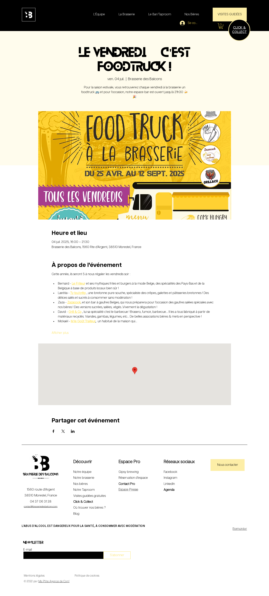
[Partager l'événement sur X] (63, 431)
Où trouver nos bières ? (89, 507)
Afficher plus (60, 333)
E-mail (27, 549)
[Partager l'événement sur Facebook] (53, 431)
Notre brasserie (83, 478)
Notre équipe (82, 472)
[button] (221, 26)
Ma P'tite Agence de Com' (54, 581)
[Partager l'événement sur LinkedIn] (73, 431)
